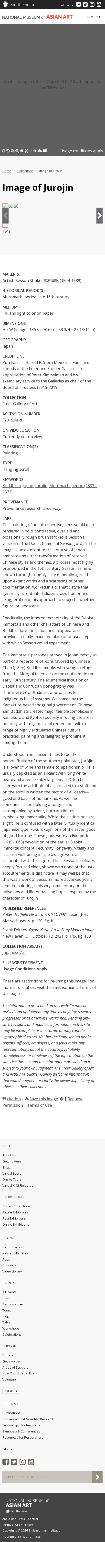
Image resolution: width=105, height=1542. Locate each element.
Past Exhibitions (14, 1218)
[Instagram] (92, 4)
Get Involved (11, 1361)
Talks (6, 1322)
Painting (10, 453)
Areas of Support (15, 1367)
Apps (6, 1259)
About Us (9, 1155)
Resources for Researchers (22, 1437)
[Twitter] (85, 4)
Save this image (44, 1098)
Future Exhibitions (15, 1212)
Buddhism (11, 485)
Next (99, 215)
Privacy (28, 1524)
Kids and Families (15, 1253)
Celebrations (11, 1334)
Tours (6, 1310)
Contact (33, 1519)
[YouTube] (99, 4)
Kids (5, 1316)
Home (6, 171)
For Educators (12, 1247)
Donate (7, 1355)
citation (14, 1098)
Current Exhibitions (16, 1206)
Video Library (12, 1271)
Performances (13, 1304)
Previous (5, 215)
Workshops (11, 1328)
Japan (28, 485)
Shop (6, 1167)
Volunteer (9, 1379)
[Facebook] (78, 4)
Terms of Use (39, 1105)
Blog (7, 1448)
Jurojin (41, 485)
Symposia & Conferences (21, 1431)
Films (6, 1298)
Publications (11, 1413)
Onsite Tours (11, 1179)
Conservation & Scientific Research (28, 1419)
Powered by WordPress (21, 1536)
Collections (25, 171)
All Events (9, 1292)
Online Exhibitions (15, 1224)
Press (21, 1519)
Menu (95, 17)
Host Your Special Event (19, 1373)
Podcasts (9, 1265)
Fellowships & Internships (21, 1425)
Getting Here (11, 1161)
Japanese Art (14, 952)
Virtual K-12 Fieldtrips (17, 1185)
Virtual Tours (11, 1173)
